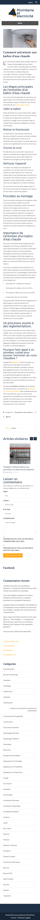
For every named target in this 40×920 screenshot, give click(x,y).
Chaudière (6, 680)
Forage (5, 778)
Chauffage (7, 686)
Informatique (7, 795)
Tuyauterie (7, 896)
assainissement (8, 669)
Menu (30, 2)
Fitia (9, 417)
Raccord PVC (8, 873)
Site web (6, 509)
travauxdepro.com (9, 655)
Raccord (6, 868)
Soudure (6, 890)
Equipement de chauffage (12, 761)
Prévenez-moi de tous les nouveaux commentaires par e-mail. (18, 540)
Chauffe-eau (7, 691)
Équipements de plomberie (24, 412)
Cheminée (6, 697)
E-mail (6, 501)
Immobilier (7, 789)
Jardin (5, 823)
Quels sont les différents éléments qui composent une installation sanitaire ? (18, 624)
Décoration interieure (11, 727)
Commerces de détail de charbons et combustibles (23, 709)
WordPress (30, 915)
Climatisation (8, 703)
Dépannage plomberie (11, 739)
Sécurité (6, 884)
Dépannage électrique (11, 733)
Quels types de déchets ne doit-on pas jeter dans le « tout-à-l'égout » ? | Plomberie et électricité (19, 619)
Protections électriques (11, 862)
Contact (14, 918)
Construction (8, 722)
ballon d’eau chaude (22, 105)
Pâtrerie (6, 834)
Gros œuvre (7, 784)
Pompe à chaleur (9, 856)
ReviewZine (9, 915)
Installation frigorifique (11, 806)
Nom (5, 492)
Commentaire (8, 518)
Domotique (7, 744)
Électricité (7, 750)
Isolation (6, 817)
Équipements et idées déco (13, 772)
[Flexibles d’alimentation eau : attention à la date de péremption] (20, 453)
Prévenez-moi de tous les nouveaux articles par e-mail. (18, 549)
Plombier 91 (15, 362)
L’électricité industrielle (22, 631)
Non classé (7, 828)
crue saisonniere (9, 646)
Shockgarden (7, 650)
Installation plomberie (11, 812)
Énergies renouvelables (11, 755)
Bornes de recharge (10, 675)
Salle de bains (8, 879)
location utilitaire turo (11, 641)
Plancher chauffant (10, 845)
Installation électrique (11, 800)
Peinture (6, 840)
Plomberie (6, 851)
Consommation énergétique (13, 716)
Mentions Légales (24, 918)
